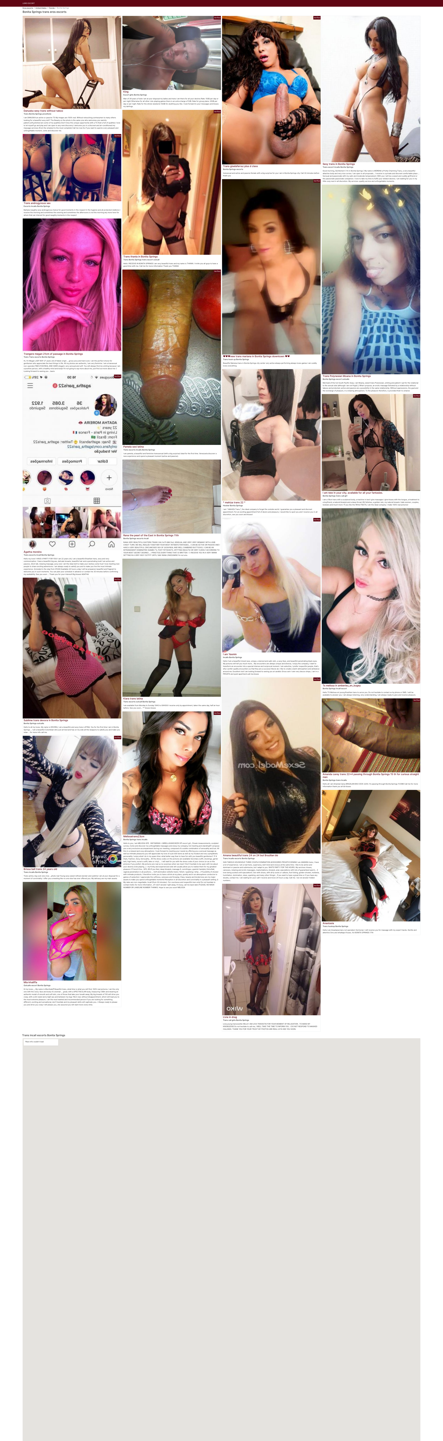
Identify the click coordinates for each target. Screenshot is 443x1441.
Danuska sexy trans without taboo (43, 110)
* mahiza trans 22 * (234, 502)
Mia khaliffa (30, 982)
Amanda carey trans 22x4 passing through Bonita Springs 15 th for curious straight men (371, 776)
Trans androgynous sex (37, 203)
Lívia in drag (230, 1017)
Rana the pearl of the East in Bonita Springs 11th (151, 535)
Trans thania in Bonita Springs (140, 256)
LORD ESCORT (29, 3)
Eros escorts (28, 8)
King (126, 91)
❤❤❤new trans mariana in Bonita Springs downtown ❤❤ (256, 356)
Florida (52, 8)
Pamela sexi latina (133, 446)
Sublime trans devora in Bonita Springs (46, 720)
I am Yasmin (230, 654)
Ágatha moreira (33, 551)
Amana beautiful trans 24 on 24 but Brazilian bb (250, 855)
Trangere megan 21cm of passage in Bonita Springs (53, 353)
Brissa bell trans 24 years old (40, 869)
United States (40, 8)
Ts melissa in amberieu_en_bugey (342, 685)
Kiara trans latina (133, 698)
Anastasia (328, 923)
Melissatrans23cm (133, 836)
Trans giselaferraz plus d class (240, 166)
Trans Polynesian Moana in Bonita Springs (347, 376)
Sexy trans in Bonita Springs (339, 164)
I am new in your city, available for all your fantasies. (353, 492)
